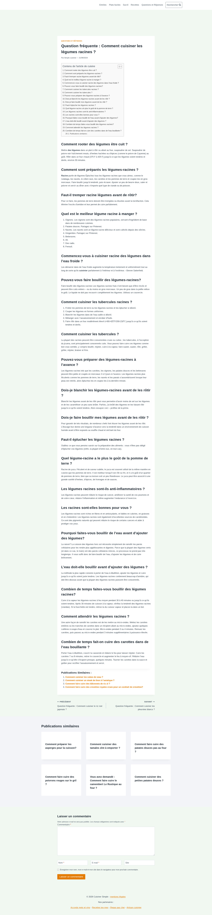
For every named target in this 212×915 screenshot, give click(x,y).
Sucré (125, 5)
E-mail (95, 863)
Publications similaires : (79, 134)
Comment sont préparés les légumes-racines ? (83, 73)
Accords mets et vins (80, 907)
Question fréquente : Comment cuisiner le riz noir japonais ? (79, 706)
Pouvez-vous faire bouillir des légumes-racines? (83, 86)
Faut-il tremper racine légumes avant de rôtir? (82, 76)
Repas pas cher (117, 907)
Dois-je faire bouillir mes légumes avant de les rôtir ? (86, 102)
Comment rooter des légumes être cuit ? (80, 70)
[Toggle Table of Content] (118, 66)
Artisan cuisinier (134, 907)
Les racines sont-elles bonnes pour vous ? (82, 115)
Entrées (102, 5)
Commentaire (64, 824)
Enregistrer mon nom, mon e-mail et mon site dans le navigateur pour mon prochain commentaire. (99, 870)
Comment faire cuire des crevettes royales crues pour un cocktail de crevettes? (104, 687)
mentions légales (118, 897)
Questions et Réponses (152, 5)
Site (127, 863)
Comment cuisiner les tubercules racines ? (81, 89)
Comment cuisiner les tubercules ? (78, 92)
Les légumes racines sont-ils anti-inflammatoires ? (85, 112)
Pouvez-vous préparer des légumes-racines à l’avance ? (87, 96)
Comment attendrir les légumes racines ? (81, 127)
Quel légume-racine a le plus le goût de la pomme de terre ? (89, 108)
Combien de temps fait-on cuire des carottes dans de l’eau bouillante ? (93, 131)
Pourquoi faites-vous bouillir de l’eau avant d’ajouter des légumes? (91, 118)
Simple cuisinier (70, 58)
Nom (61, 863)
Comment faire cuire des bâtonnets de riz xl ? (87, 684)
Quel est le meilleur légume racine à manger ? (82, 80)
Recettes (135, 5)
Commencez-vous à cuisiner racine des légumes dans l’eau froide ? (91, 83)
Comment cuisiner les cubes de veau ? (84, 677)
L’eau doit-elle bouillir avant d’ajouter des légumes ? (85, 121)
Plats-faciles (114, 5)
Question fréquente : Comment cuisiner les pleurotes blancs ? (135, 706)
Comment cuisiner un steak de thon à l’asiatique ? (89, 680)
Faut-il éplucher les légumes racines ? (80, 105)
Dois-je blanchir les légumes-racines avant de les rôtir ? (87, 99)
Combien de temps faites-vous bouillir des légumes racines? (89, 124)
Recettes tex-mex (100, 907)
